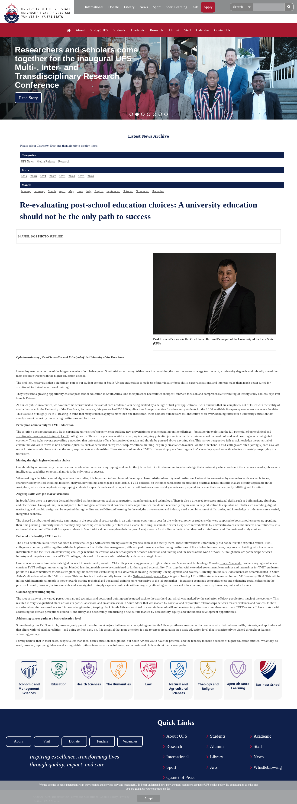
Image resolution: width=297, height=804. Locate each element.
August (98, 191)
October (128, 191)
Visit (46, 741)
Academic (137, 30)
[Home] (68, 30)
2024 (71, 176)
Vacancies (130, 741)
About (80, 30)
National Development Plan (150, 576)
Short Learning (176, 7)
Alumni (173, 30)
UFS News (27, 161)
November (142, 191)
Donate (113, 7)
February (39, 191)
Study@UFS (99, 30)
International (94, 7)
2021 (43, 176)
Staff (187, 30)
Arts (195, 7)
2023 (62, 176)
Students (119, 30)
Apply (208, 7)
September (113, 191)
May (71, 191)
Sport (157, 7)
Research (156, 30)
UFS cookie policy (214, 784)
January (26, 191)
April (62, 191)
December (158, 191)
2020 (33, 176)
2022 (52, 176)
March (52, 191)
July (88, 191)
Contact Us (222, 30)
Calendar (202, 30)
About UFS (176, 736)
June (80, 191)
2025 (81, 176)
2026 (90, 176)
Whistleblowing (268, 767)
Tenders (102, 741)
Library (129, 7)
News (144, 7)
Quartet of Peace (180, 777)
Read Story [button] (28, 97)
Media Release (46, 161)
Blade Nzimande (230, 563)
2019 (24, 176)
